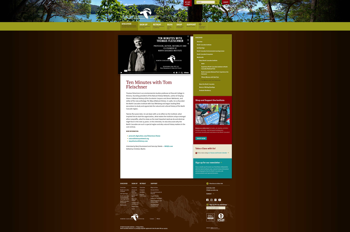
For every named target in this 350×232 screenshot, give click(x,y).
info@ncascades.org (212, 190)
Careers (152, 219)
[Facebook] (207, 200)
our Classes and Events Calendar (217, 153)
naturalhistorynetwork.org (139, 138)
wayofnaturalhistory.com (138, 141)
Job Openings (201, 48)
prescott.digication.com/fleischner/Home (144, 135)
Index (203, 64)
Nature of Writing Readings (207, 87)
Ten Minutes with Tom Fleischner (210, 80)
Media (158, 219)
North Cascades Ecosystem (205, 54)
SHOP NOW (201, 138)
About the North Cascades (206, 84)
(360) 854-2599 (210, 188)
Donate (225, 2)
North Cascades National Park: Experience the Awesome (214, 73)
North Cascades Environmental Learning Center (210, 51)
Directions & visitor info (216, 183)
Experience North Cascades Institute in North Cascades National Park (214, 68)
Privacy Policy (140, 227)
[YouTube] (219, 200)
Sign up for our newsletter (207, 162)
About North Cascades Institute (208, 60)
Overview (199, 42)
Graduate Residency (205, 90)
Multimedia (200, 57)
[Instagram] (211, 200)
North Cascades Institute (204, 45)
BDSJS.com (169, 146)
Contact (208, 193)
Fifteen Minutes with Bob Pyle (210, 77)
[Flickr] (215, 200)
